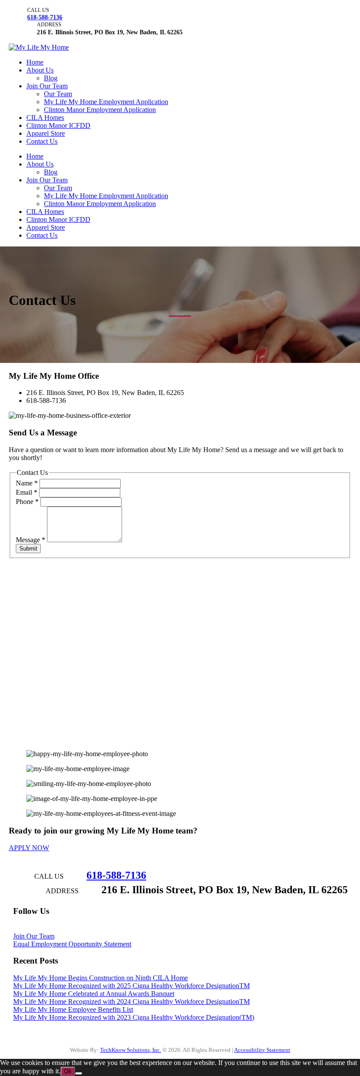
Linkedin (111, 928)
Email (26, 492)
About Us (40, 70)
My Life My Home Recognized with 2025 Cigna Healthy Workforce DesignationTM (131, 985)
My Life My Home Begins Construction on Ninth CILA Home (100, 978)
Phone (27, 501)
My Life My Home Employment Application (106, 101)
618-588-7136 (44, 17)
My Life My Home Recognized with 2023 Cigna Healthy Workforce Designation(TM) (133, 1017)
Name (27, 483)
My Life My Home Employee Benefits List (73, 1009)
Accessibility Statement (262, 1050)
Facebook (27, 928)
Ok (68, 1071)
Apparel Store (45, 133)
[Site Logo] (39, 47)
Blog (51, 78)
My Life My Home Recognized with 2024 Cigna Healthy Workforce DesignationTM (131, 1001)
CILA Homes (45, 117)
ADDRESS (49, 25)
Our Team (58, 94)
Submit (28, 548)
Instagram (82, 928)
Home (34, 62)
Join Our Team (47, 86)
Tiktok (136, 928)
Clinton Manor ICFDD (58, 125)
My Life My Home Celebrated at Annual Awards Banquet (93, 993)
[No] (78, 1073)
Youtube (54, 928)
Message (30, 539)
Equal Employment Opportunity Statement (72, 944)
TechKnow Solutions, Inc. (130, 1050)
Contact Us (42, 141)
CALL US (38, 10)
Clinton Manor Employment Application (100, 109)
